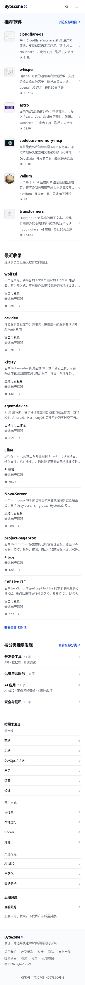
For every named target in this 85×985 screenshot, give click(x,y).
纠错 (40, 952)
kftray (10, 362)
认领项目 (48, 958)
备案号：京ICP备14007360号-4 (42, 977)
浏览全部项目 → (70, 22)
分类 (34, 958)
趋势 (24, 958)
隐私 (51, 952)
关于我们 (10, 952)
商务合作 (64, 952)
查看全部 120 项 (15, 627)
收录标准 (27, 952)
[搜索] (67, 6)
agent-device (16, 405)
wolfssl (10, 274)
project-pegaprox (20, 538)
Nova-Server (15, 493)
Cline (8, 450)
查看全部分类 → (70, 645)
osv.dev (11, 317)
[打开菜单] (77, 6)
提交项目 (10, 958)
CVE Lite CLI (15, 581)
